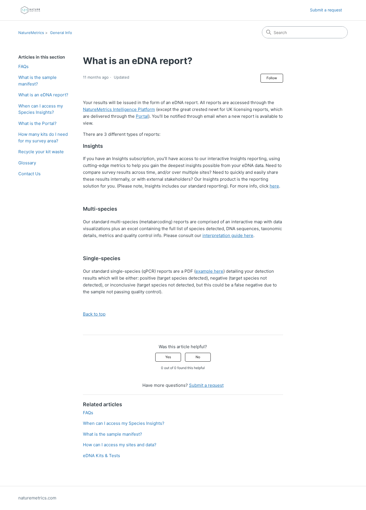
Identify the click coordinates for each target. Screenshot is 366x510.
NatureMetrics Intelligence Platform (119, 109)
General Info (61, 32)
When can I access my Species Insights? (40, 109)
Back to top (94, 314)
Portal (142, 116)
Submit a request (326, 9)
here (274, 186)
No (198, 357)
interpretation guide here (227, 235)
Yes (168, 357)
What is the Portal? (37, 123)
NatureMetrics (31, 32)
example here (209, 271)
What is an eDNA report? (43, 94)
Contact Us (29, 173)
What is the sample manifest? (37, 81)
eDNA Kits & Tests (101, 455)
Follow (271, 78)
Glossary (27, 163)
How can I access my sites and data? (119, 444)
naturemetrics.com (37, 498)
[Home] (30, 10)
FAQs (23, 66)
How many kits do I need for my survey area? (43, 138)
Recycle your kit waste (41, 151)
